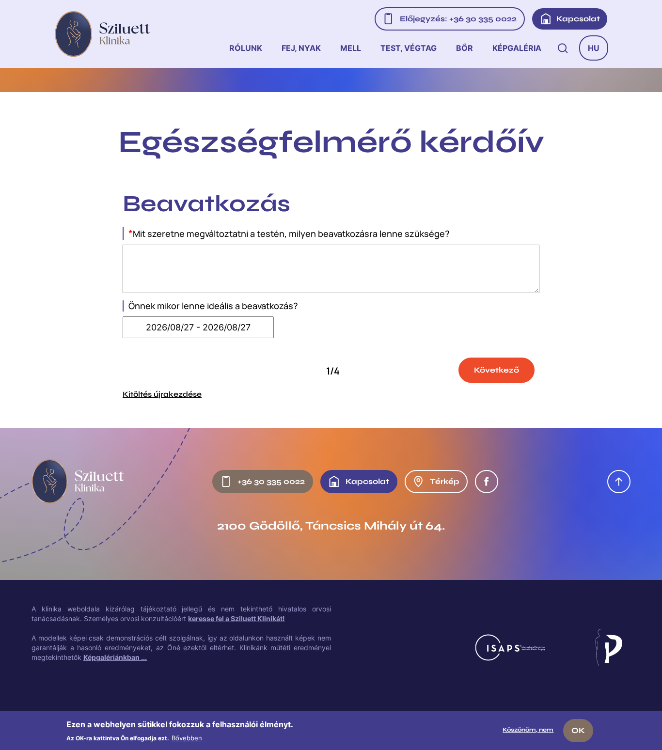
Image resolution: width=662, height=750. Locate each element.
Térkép (444, 481)
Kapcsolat (578, 18)
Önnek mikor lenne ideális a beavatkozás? (213, 306)
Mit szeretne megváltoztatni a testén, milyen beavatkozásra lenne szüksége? (289, 233)
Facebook (486, 481)
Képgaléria (516, 48)
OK (578, 730)
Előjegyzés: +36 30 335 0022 (458, 18)
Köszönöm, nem (528, 729)
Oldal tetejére (618, 481)
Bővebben (187, 737)
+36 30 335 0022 (271, 481)
